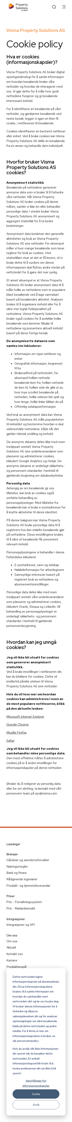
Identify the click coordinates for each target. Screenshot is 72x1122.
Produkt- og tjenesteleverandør (28, 885)
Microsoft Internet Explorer (25, 716)
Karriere (11, 960)
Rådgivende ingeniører (21, 879)
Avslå (36, 1104)
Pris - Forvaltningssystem (24, 902)
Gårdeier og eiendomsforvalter (27, 860)
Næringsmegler (17, 866)
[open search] (54, 7)
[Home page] (18, 7)
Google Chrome (17, 724)
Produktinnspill (16, 967)
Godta (36, 1094)
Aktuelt (11, 947)
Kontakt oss (14, 954)
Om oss (11, 941)
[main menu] (64, 7)
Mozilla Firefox (16, 732)
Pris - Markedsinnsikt (20, 908)
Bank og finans (16, 873)
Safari (10, 740)
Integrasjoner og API (20, 925)
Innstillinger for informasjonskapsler (36, 1083)
